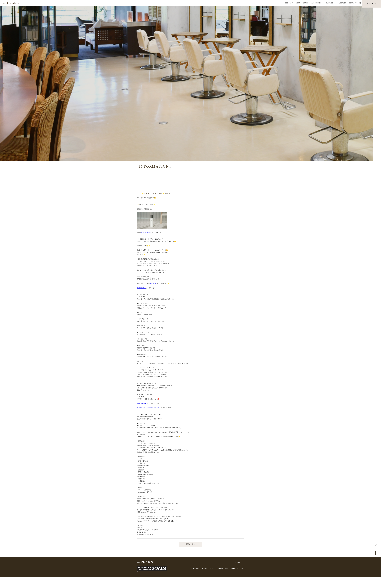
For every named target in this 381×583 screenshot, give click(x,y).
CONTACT (353, 3)
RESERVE (371, 4)
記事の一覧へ (190, 544)
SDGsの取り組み (142, 403)
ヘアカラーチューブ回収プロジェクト (149, 407)
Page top (376, 547)
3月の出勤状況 (141, 288)
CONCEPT (289, 3)
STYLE (305, 3)
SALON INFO (316, 3)
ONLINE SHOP (330, 3)
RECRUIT (342, 3)
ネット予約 (153, 283)
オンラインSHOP (146, 232)
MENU (298, 3)
